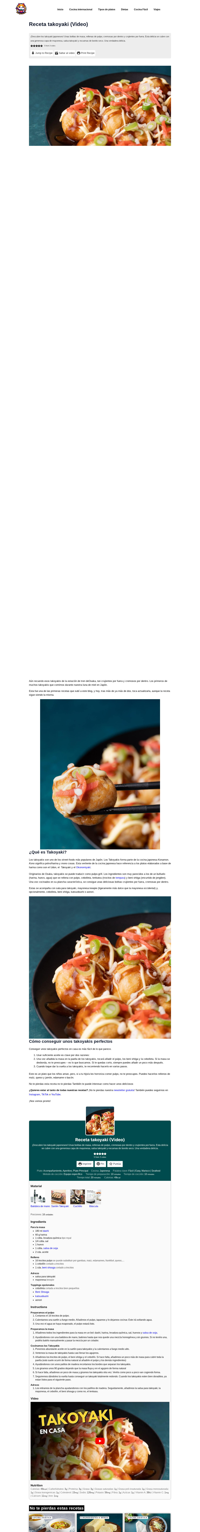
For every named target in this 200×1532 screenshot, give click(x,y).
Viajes (157, 9)
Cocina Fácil (141, 9)
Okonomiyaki (83, 867)
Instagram (34, 1094)
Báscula (93, 1206)
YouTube (55, 1094)
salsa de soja (50, 1248)
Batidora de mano (40, 1206)
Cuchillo (77, 1206)
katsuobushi (41, 1296)
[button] (31, 46)
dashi (46, 1231)
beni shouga (48, 1267)
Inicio (60, 9)
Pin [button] (102, 1163)
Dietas (124, 9)
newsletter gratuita (124, 1090)
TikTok (44, 1094)
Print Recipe (87, 53)
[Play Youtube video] (100, 1441)
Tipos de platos (106, 9)
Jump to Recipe (43, 53)
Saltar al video (66, 53)
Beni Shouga (42, 1292)
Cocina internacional (80, 9)
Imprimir (87, 1163)
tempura (120, 877)
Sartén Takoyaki (60, 1206)
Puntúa (116, 1163)
